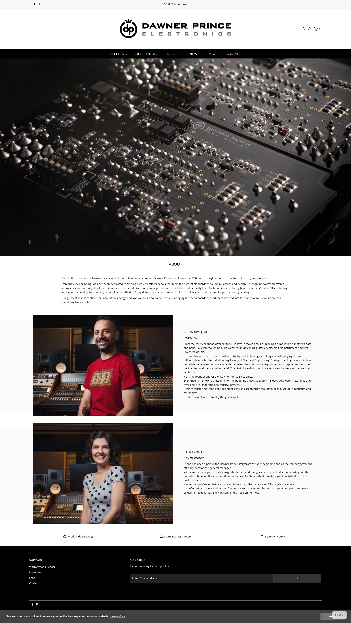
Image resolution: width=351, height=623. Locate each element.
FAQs (32, 578)
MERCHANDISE (147, 54)
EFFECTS (117, 54)
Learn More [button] (117, 616)
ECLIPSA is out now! (175, 4)
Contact (34, 583)
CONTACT (234, 54)
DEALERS (174, 54)
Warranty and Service (42, 567)
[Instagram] (39, 4)
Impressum (36, 572)
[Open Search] (303, 29)
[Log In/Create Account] (309, 29)
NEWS (194, 54)
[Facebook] (34, 4)
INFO (211, 54)
